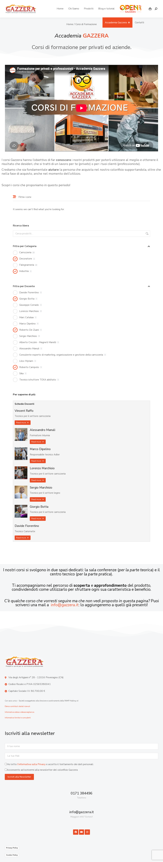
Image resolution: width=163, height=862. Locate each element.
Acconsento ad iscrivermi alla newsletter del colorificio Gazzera (42, 770)
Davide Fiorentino (27, 526)
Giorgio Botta (39, 507)
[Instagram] (87, 832)
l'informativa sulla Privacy (31, 764)
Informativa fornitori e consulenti (18, 718)
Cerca (146, 233)
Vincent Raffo (24, 411)
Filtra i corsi (24, 197)
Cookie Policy (12, 855)
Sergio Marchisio (41, 488)
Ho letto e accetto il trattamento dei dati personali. (50, 764)
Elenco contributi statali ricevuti (17, 706)
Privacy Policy (12, 848)
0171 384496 (81, 793)
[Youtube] (81, 832)
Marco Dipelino (40, 449)
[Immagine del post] (21, 434)
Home (69, 24)
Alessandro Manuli (42, 430)
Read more (21, 422)
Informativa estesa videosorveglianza (19, 712)
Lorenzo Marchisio (42, 468)
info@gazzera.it (64, 605)
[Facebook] (75, 832)
